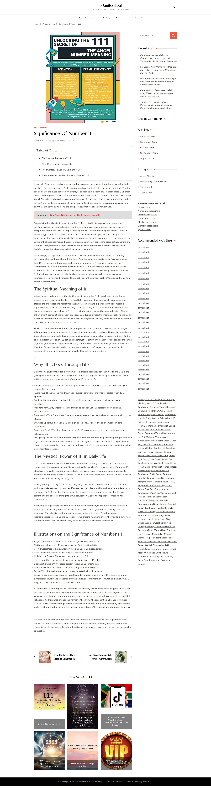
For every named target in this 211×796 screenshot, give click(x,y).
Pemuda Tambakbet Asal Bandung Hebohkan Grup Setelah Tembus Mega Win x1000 (157, 411)
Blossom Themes (123, 781)
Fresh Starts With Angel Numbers (82, 765)
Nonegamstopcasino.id (149, 210)
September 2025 (149, 153)
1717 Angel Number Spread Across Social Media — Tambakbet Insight (82, 721)
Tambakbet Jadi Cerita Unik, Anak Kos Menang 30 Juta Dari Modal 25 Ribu (156, 512)
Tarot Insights (136, 18)
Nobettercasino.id (147, 218)
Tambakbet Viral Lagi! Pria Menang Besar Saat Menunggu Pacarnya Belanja (155, 560)
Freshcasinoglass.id (147, 214)
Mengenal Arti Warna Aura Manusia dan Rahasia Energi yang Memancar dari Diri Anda (158, 69)
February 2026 (147, 136)
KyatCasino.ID (144, 229)
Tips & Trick (146, 192)
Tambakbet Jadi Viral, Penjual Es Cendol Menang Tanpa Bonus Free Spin (156, 485)
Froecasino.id (144, 207)
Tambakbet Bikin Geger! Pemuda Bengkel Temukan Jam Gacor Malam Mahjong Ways (156, 478)
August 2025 (147, 158)
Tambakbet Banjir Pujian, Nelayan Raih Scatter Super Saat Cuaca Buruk (154, 519)
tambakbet (143, 247)
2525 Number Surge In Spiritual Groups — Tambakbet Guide (50, 764)
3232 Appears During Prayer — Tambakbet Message (116, 764)
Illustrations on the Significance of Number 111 (65, 175)
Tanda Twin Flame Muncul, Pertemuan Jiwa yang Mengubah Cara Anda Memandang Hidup (156, 104)
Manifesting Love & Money (111, 18)
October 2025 (147, 147)
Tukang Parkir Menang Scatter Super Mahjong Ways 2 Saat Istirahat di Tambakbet (156, 403)
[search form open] (174, 7)
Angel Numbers (86, 18)
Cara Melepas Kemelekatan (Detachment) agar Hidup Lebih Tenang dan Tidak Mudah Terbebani (158, 58)
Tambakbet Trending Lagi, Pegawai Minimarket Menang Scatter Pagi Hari (157, 534)
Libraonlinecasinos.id (148, 225)
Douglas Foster (40, 140)
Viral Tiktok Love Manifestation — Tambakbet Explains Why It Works (116, 721)
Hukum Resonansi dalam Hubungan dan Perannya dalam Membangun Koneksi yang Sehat (158, 81)
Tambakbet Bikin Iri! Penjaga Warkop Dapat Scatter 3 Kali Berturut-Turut (156, 526)
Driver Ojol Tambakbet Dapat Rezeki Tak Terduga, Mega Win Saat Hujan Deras (157, 459)
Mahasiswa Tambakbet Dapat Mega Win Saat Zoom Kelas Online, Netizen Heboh (157, 444)
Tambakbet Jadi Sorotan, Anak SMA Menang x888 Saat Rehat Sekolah (157, 541)
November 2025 (148, 141)
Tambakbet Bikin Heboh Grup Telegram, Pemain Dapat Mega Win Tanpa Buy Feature (157, 549)
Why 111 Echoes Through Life (57, 164)
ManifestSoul (111, 5)
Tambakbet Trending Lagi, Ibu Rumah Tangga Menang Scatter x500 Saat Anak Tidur (156, 452)
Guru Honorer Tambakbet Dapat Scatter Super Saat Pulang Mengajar (157, 493)
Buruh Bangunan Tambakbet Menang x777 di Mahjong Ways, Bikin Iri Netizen (157, 437)
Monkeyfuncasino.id (147, 222)
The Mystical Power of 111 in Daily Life (62, 169)
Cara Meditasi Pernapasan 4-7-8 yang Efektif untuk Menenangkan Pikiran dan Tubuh (156, 93)
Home (70, 18)
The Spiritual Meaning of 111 (56, 158)
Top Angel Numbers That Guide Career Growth (75, 215)
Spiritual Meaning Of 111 (49, 724)
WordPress (148, 781)
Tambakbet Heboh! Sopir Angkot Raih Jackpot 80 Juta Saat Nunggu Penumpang (157, 418)
